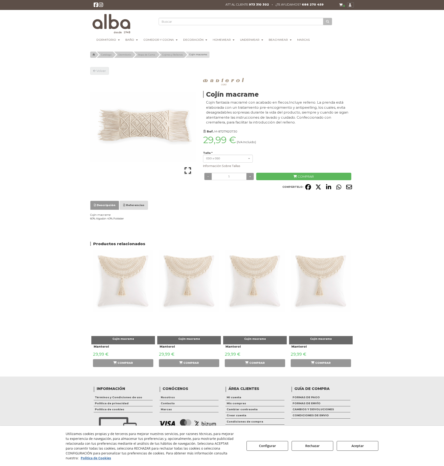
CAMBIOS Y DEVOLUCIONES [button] (313, 409)
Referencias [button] (134, 205)
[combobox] (228, 159)
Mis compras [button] (236, 403)
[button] (96, 5)
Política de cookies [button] (109, 409)
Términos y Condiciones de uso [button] (118, 397)
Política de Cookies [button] (96, 458)
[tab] (104, 205)
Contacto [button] (168, 403)
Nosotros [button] (168, 397)
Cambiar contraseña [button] (242, 409)
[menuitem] (342, 4)
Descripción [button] (105, 205)
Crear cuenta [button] (236, 415)
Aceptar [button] (358, 446)
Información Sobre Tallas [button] (221, 166)
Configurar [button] (267, 446)
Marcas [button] (166, 409)
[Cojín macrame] (123, 292)
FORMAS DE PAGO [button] (306, 397)
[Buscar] (327, 21)
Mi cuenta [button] (234, 397)
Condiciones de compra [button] (245, 421)
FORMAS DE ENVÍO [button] (307, 403)
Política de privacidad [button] (112, 403)
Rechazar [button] (312, 446)
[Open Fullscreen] (187, 170)
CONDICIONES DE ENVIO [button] (311, 415)
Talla (208, 152)
